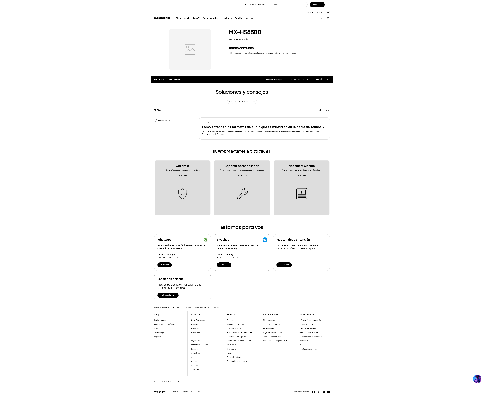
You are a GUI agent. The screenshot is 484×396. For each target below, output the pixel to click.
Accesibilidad (268, 328)
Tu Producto (232, 345)
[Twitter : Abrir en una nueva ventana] (318, 391)
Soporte (230, 320)
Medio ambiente (269, 320)
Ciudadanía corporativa (272, 337)
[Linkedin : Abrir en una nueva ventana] (323, 391)
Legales (185, 392)
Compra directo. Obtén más (164, 324)
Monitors (194, 365)
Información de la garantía (237, 337)
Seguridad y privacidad (272, 324)
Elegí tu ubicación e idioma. (254, 4)
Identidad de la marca (307, 328)
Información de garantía (238, 39)
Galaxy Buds (195, 332)
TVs (192, 337)
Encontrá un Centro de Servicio (239, 341)
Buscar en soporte (234, 328)
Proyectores (195, 341)
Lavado (193, 357)
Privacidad (175, 392)
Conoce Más (284, 265)
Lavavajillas (195, 353)
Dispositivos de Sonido (199, 345)
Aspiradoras (195, 361)
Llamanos (230, 353)
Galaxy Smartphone (198, 320)
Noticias (302, 341)
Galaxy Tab (195, 324)
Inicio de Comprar (161, 320)
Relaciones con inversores (309, 337)
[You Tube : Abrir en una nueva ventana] (328, 391)
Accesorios (195, 370)
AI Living (157, 328)
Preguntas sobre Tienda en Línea (239, 332)
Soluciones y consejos (273, 80)
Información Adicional (299, 80)
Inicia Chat (164, 265)
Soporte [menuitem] (310, 12)
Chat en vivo (231, 349)
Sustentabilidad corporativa (274, 341)
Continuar (317, 4)
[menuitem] (178, 18)
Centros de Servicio (168, 295)
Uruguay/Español (160, 392)
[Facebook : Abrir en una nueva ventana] (313, 391)
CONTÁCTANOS (322, 80)
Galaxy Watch (196, 328)
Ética (301, 345)
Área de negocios (306, 324)
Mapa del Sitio (195, 392)
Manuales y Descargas (235, 324)
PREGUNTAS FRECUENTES (246, 102)
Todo (230, 102)
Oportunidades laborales (309, 332)
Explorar (157, 337)
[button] (264, 128)
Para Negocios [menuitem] (322, 12)
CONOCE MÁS (182, 176)
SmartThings (159, 332)
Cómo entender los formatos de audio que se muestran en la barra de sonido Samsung (263, 53)
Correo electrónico (234, 357)
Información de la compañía (310, 320)
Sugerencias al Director (236, 361)
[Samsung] (162, 18)
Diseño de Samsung (307, 349)
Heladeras (194, 349)
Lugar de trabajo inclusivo (273, 332)
